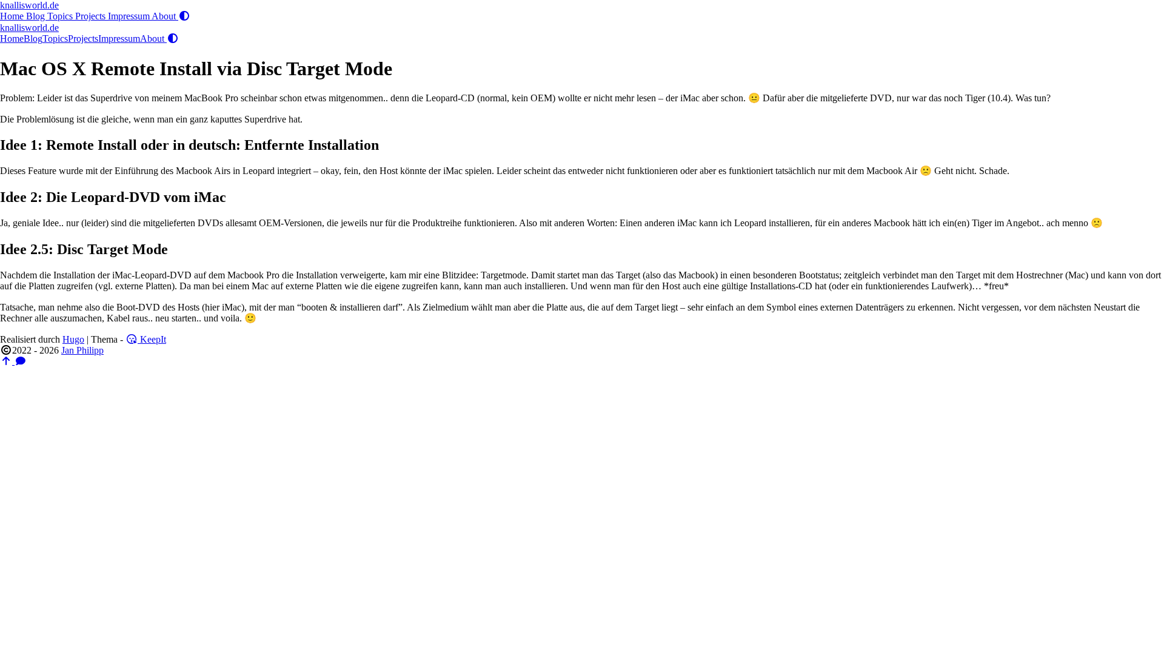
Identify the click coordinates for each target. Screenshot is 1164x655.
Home (13, 16)
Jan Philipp (82, 350)
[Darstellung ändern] (184, 16)
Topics (61, 16)
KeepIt (152, 339)
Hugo (73, 339)
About (165, 16)
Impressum (130, 16)
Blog (36, 16)
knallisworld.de (29, 5)
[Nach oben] (7, 361)
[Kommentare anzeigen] (21, 361)
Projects (91, 16)
